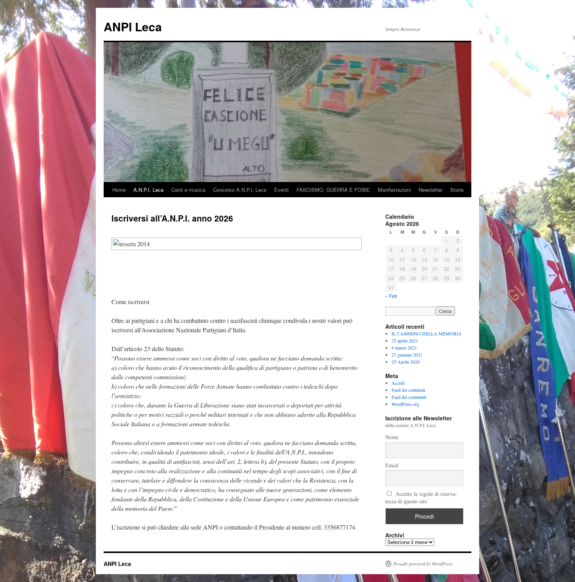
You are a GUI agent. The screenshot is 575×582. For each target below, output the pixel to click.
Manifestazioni (394, 189)
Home (119, 189)
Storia (457, 189)
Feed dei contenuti (408, 390)
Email (392, 465)
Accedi (398, 383)
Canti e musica (188, 189)
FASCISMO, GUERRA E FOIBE (333, 189)
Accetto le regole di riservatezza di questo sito (421, 497)
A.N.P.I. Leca (148, 189)
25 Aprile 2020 (406, 362)
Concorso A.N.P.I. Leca (239, 189)
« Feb (391, 295)
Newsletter (430, 189)
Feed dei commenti (409, 397)
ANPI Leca (133, 26)
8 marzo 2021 (404, 347)
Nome (392, 437)
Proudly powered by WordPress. (423, 563)
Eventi (281, 189)
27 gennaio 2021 (407, 354)
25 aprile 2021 (405, 340)
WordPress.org (405, 404)
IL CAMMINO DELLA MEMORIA (427, 333)
